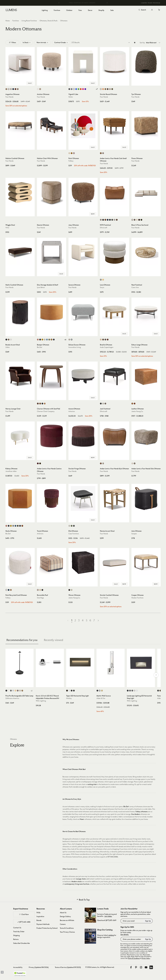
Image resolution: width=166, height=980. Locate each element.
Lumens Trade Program (150, 3)
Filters (14, 42)
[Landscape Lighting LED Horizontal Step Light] (141, 663)
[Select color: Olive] (49, 339)
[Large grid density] (134, 42)
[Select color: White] (74, 89)
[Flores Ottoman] (146, 125)
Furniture (15, 21)
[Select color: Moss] (112, 220)
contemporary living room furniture (76, 884)
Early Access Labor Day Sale (83, 2)
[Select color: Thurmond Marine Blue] (15, 526)
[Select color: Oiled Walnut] (107, 339)
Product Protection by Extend (47, 928)
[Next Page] (98, 620)
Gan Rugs (40, 598)
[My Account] (152, 10)
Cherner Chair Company (46, 411)
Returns (16, 939)
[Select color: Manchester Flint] (110, 89)
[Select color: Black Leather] (101, 403)
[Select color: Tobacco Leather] (134, 403)
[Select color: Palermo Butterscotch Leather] (103, 89)
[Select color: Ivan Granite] (107, 89)
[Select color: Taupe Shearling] (134, 463)
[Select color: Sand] (20, 690)
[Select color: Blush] (38, 339)
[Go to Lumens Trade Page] (90, 915)
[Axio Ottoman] (146, 498)
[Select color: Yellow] (103, 280)
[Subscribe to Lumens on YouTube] (146, 967)
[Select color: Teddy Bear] (11, 590)
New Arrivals (41, 42)
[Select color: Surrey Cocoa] (139, 220)
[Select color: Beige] (101, 220)
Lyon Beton (41, 287)
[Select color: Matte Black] (74, 690)
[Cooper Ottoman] (146, 562)
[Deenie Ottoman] (51, 192)
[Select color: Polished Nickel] (100, 690)
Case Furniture (73, 534)
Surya (102, 287)
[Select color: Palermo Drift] (6, 89)
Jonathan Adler (11, 471)
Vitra (7, 228)
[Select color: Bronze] (67, 690)
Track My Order (18, 931)
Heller (70, 97)
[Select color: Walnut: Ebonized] (42, 403)
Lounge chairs (81, 879)
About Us (63, 912)
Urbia (7, 347)
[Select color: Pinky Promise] (74, 153)
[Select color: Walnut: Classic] (40, 403)
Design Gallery (65, 916)
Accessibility (17, 967)
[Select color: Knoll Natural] (101, 89)
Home (7, 21)
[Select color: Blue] (76, 89)
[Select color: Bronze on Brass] (132, 690)
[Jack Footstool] (114, 376)
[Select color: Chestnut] (117, 220)
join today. (108, 916)
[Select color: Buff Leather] (132, 403)
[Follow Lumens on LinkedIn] (151, 967)
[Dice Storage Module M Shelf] (51, 252)
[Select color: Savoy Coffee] (134, 220)
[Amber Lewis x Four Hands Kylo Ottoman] (114, 436)
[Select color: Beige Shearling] (132, 463)
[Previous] (59, 2)
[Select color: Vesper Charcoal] (8, 526)
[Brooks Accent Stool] (20, 312)
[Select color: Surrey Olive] (112, 89)
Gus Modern (135, 814)
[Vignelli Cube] (83, 61)
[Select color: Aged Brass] (160, 690)
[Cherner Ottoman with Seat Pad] (51, 376)
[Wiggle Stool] (20, 192)
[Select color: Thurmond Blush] (6, 526)
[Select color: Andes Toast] (40, 89)
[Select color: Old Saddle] (105, 220)
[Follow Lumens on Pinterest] (136, 967)
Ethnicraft (103, 228)
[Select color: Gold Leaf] (22, 690)
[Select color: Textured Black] (158, 690)
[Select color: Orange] (81, 89)
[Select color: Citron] (42, 339)
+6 (65, 340)
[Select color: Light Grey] (71, 89)
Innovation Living (74, 347)
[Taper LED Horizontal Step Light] (80, 663)
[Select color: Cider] (71, 153)
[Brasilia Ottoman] (114, 312)
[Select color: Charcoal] (40, 339)
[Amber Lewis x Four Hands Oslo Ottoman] (146, 436)
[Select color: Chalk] (69, 526)
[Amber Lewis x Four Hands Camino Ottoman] (51, 436)
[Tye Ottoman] (146, 61)
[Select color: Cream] (6, 590)
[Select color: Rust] (18, 690)
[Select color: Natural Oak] (101, 339)
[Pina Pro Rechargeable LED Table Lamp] (19, 663)
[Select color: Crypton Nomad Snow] (132, 220)
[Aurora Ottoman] (83, 376)
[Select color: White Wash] (11, 339)
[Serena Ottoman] (83, 252)
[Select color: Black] (42, 590)
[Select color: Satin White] (69, 690)
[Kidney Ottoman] (20, 436)
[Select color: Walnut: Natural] (38, 403)
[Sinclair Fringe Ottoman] (83, 436)
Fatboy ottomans (142, 811)
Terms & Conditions (67, 928)
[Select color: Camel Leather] (51, 339)
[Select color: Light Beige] (101, 280)
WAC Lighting (41, 701)
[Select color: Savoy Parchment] (137, 220)
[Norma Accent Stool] (114, 498)
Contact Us (17, 928)
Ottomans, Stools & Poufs (49, 21)
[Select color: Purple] (85, 89)
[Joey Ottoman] (83, 192)
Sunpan (134, 534)
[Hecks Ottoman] (20, 498)
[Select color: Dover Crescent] (8, 89)
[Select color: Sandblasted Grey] (8, 339)
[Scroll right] (156, 675)
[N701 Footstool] (114, 192)
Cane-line (135, 287)
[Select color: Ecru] (69, 153)
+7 (97, 89)
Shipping (16, 935)
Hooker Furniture (137, 598)
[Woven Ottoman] (83, 562)
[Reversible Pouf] (51, 562)
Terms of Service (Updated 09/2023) (68, 967)
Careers (63, 924)
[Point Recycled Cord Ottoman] (20, 562)
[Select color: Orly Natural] (11, 89)
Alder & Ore (101, 698)
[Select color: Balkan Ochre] (105, 89)
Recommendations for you (21, 640)
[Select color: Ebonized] (6, 339)
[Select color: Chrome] (13, 690)
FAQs (38, 912)
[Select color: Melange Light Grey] (71, 339)
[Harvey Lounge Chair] (20, 376)
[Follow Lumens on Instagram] (141, 967)
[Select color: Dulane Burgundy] (38, 463)
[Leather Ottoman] (146, 376)
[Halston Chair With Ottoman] (51, 125)
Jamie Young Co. (137, 411)
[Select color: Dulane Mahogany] (101, 463)
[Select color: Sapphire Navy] (13, 89)
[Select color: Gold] (15, 690)
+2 (31, 691)
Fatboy (70, 161)
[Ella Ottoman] (83, 498)
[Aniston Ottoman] (51, 61)
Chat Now (25, 914)
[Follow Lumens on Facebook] (131, 967)
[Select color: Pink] (83, 89)
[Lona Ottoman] (114, 252)
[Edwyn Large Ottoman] (146, 312)
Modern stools (76, 881)
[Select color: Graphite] (110, 220)
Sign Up (148, 921)
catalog (111, 935)
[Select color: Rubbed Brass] (102, 690)
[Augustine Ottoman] (20, 61)
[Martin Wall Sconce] (111, 663)
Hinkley (69, 698)
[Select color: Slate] (74, 526)
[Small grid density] (129, 42)
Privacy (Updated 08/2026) (38, 967)
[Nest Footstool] (146, 252)
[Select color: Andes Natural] (38, 89)
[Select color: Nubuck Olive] (40, 463)
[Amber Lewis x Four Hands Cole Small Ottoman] (114, 125)
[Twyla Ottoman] (51, 498)
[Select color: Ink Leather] (54, 339)
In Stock (25, 42)
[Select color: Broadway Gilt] (101, 153)
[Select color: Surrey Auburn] (15, 89)
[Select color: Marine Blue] (47, 339)
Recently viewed (53, 640)
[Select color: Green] (78, 89)
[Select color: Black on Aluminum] (128, 690)
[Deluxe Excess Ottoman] (83, 312)
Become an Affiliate (67, 920)
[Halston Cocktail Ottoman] (20, 125)
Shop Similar (21, 83)
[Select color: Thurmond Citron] (11, 526)
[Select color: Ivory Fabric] (103, 403)
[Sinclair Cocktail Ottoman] (114, 562)
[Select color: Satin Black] (71, 690)
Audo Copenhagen (106, 347)
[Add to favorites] (8, 83)
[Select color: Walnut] (103, 339)
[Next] (107, 2)
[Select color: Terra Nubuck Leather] (105, 403)
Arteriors (71, 411)
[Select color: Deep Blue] (8, 590)
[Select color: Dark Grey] (69, 89)
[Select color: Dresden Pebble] (103, 463)
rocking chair (92, 784)
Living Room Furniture (29, 21)
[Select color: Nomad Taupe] (18, 89)
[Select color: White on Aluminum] (137, 690)
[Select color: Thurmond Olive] (18, 526)
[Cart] (159, 10)
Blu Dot (39, 347)
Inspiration (40, 916)
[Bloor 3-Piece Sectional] (146, 192)
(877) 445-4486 (24, 922)
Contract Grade (60, 42)
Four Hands (9, 97)
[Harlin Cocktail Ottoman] (20, 252)
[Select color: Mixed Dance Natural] (69, 339)
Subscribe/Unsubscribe (21, 943)
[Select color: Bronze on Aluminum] (130, 690)
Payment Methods (43, 924)
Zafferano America (12, 698)
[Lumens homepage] (11, 10)
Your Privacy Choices (67, 932)
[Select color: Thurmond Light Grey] (13, 526)
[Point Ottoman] (83, 125)
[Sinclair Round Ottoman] (114, 61)
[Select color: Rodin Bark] (103, 153)
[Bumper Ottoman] (51, 312)
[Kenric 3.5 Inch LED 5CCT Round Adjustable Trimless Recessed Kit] (50, 663)
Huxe (82, 819)
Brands (39, 920)
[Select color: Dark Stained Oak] (105, 339)
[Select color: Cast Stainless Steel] (134, 690)
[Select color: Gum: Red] (45, 403)
